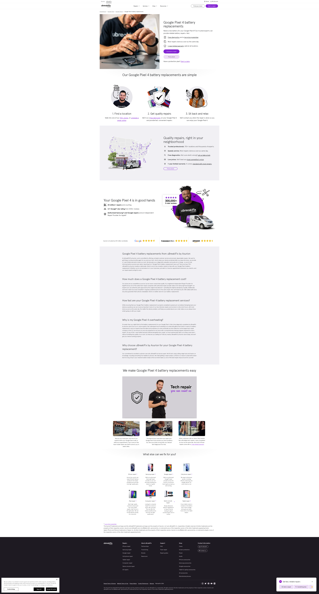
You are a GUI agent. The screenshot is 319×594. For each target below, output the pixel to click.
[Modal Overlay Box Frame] (159, 297)
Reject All (39, 589)
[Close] (57, 579)
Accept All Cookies (51, 589)
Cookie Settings (11, 589)
